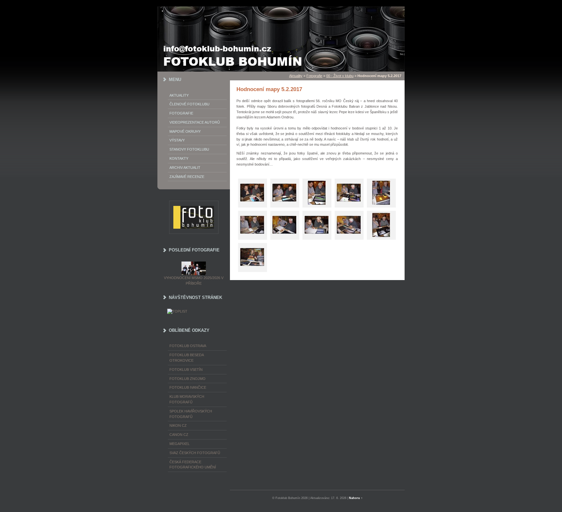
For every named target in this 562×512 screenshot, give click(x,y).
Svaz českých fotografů (194, 453)
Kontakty (178, 158)
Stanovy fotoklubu (189, 149)
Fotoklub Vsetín (186, 369)
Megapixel (179, 444)
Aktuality (179, 95)
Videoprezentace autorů (194, 122)
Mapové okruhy (185, 131)
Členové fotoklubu (189, 104)
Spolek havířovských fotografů (190, 414)
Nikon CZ (178, 425)
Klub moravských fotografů (186, 399)
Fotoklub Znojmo (187, 379)
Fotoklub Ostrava (187, 346)
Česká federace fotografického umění (192, 464)
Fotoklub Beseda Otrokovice (186, 357)
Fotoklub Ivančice (187, 387)
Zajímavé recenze (186, 177)
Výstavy (177, 140)
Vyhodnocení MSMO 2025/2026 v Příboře (193, 280)
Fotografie (181, 113)
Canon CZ (178, 435)
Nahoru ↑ (356, 498)
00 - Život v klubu (340, 76)
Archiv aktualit (184, 167)
